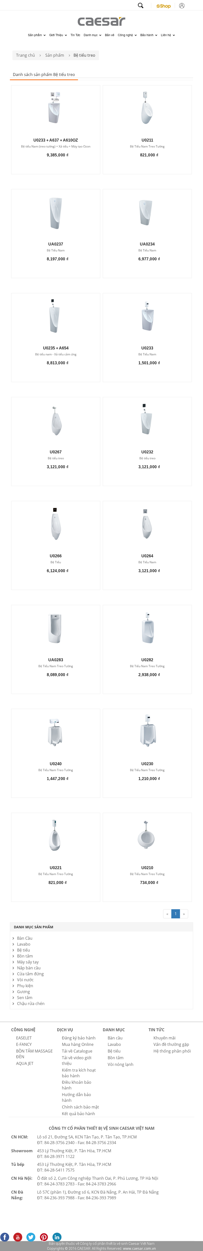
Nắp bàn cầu (29, 968)
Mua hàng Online (78, 1044)
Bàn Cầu (24, 938)
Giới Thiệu (56, 35)
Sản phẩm (35, 35)
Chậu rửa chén (31, 1003)
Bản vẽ (109, 35)
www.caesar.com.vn (139, 1248)
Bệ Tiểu (56, 562)
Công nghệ (126, 35)
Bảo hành (147, 35)
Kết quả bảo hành (78, 1113)
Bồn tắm (25, 956)
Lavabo (23, 944)
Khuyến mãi (164, 1038)
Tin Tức (75, 35)
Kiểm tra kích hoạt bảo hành (79, 1073)
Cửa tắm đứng (30, 974)
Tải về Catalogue (77, 1051)
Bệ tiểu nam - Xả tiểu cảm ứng (55, 354)
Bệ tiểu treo (56, 458)
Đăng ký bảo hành (79, 1038)
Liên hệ (166, 35)
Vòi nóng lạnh (120, 1064)
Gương (23, 991)
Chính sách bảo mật (80, 1107)
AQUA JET (24, 1063)
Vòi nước (25, 979)
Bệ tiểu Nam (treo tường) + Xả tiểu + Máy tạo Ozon (55, 146)
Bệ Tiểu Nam (56, 250)
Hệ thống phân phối (172, 1051)
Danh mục (91, 35)
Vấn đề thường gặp (171, 1044)
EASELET (24, 1038)
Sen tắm (24, 997)
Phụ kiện (25, 985)
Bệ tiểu (23, 950)
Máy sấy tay (28, 962)
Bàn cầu (115, 1038)
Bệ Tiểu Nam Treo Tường (147, 146)
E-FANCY (24, 1044)
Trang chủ (25, 55)
